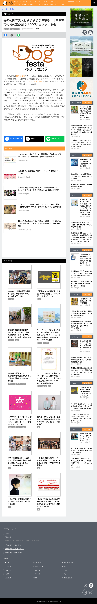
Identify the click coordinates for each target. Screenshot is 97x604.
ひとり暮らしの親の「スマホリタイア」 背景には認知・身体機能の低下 (85, 345)
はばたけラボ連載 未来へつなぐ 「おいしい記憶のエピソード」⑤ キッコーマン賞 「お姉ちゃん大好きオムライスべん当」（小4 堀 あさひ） (49, 378)
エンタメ (44, 1)
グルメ (62, 1)
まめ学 (24, 4)
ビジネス (45, 4)
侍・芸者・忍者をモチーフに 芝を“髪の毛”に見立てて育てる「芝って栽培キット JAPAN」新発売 (81, 406)
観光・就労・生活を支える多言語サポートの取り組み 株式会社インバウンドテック (81, 450)
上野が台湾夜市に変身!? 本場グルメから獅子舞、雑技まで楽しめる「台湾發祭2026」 (81, 313)
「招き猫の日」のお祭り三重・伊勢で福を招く (85, 301)
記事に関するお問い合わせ (13, 552)
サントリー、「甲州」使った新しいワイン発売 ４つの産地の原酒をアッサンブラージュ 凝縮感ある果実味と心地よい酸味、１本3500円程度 (48, 335)
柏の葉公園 (20, 76)
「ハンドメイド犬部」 (34, 81)
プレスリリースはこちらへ (13, 545)
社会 (39, 299)
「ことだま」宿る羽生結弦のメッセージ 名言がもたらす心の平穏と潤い (19, 501)
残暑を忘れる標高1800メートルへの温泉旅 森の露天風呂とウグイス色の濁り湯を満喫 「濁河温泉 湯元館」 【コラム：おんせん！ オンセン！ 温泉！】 (81, 237)
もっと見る (86, 102)
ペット (38, 4)
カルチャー (70, 1)
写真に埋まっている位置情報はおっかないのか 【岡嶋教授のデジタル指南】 (81, 176)
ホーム (7, 533)
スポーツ (78, 1)
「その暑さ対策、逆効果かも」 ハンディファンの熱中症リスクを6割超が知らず (85, 259)
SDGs (16, 1)
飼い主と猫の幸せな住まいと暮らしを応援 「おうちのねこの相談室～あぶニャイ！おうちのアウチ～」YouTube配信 (39, 223)
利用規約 (8, 540)
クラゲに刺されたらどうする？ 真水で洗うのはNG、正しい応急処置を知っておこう (81, 360)
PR (38, 427)
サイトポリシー (18, 540)
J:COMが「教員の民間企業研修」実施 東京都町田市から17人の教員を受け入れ (19, 293)
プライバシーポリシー (32, 540)
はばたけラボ (59, 4)
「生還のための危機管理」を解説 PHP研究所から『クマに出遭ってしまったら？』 (48, 293)
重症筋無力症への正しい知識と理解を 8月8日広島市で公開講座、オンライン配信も (81, 284)
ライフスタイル (34, 1)
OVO (37, 29)
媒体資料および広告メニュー (14, 549)
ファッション (53, 1)
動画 (51, 4)
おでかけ (17, 4)
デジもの (31, 4)
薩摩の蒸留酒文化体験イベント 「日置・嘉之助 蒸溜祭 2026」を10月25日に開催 (81, 225)
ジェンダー (23, 1)
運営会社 (8, 537)
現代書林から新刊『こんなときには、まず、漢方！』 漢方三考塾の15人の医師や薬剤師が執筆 (81, 273)
